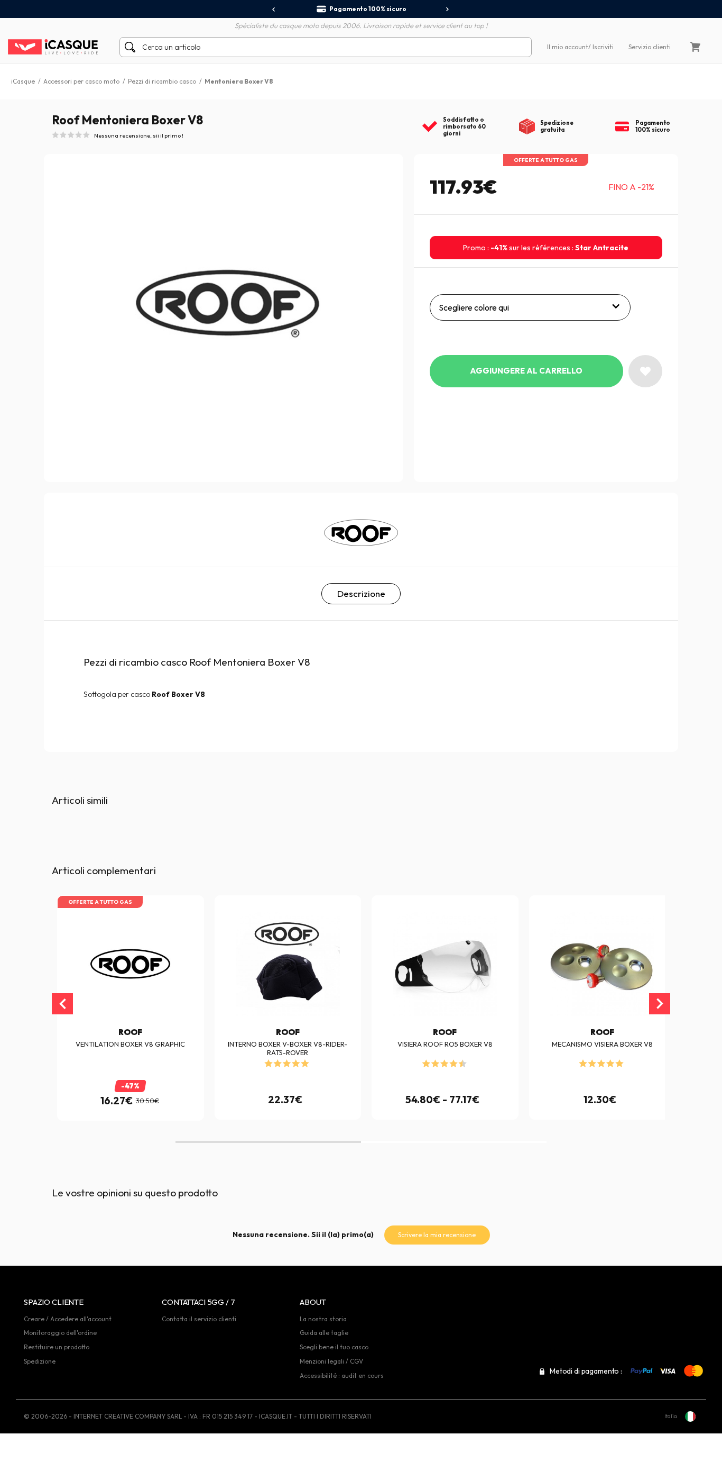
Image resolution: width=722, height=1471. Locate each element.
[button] (268, 1142)
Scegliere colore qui (474, 307)
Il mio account (567, 47)
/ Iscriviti (601, 47)
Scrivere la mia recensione (437, 1235)
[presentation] (274, 9)
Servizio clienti (649, 47)
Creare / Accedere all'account (68, 1319)
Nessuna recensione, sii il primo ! (138, 135)
